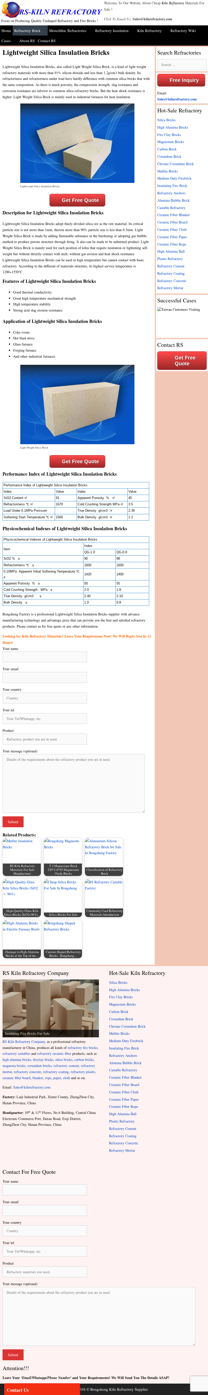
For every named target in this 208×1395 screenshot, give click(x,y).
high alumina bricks (17, 1059)
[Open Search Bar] (204, 41)
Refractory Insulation (112, 30)
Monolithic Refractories (67, 30)
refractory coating (56, 1071)
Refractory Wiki (183, 30)
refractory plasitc (83, 1071)
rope (48, 1077)
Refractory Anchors (171, 193)
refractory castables (16, 1053)
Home (6, 30)
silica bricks (63, 1059)
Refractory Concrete (171, 280)
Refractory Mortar (170, 287)
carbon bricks (84, 1059)
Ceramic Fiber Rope (171, 244)
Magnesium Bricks (170, 141)
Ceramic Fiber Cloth (172, 229)
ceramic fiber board (16, 1077)
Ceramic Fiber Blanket (173, 214)
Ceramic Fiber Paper (172, 236)
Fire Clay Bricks (169, 134)
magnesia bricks (14, 1065)
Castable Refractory (171, 207)
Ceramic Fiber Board (172, 222)
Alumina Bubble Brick (173, 200)
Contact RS (47, 40)
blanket (37, 1077)
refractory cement (66, 1065)
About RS (27, 40)
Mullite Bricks (167, 171)
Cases (6, 40)
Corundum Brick (169, 156)
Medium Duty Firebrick (174, 178)
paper (57, 1077)
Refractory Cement (170, 266)
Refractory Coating (171, 273)
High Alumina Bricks (172, 127)
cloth (66, 1077)
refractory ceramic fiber (54, 1053)
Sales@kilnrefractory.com (152, 19)
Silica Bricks (166, 119)
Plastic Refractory (170, 258)
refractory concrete (27, 1071)
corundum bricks (39, 1065)
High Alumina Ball (171, 251)
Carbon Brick (167, 149)
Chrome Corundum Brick (175, 163)
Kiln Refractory (173, 3)
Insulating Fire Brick (172, 185)
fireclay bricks (43, 1059)
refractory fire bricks (82, 1047)
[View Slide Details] (51, 1008)
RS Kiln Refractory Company (24, 1041)
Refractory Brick (27, 30)
